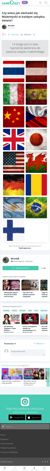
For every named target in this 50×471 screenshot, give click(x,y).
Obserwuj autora (22, 268)
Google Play (18, 417)
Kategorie (24, 469)
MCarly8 (11, 26)
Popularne (14, 469)
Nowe (5, 469)
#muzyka (23, 310)
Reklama (9, 427)
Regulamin (4, 439)
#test (36, 310)
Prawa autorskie (6, 443)
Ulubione (27, 34)
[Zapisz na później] (34, 34)
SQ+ (24, 2)
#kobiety (6, 310)
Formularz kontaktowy (9, 452)
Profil (44, 268)
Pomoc (3, 435)
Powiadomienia (34, 469)
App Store (36, 417)
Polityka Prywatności (8, 448)
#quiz (30, 310)
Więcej (44, 469)
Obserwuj (15, 34)
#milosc (14, 310)
